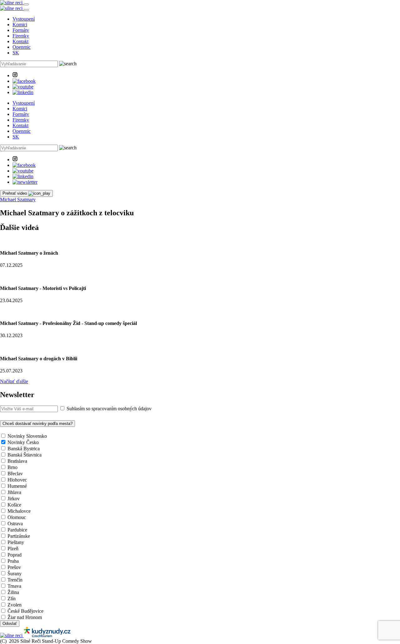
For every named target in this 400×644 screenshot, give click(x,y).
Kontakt (20, 41)
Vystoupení (23, 19)
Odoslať (9, 623)
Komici (19, 24)
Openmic (21, 47)
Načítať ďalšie (14, 381)
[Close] (26, 10)
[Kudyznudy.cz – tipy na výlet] (47, 635)
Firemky (20, 35)
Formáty (20, 30)
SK (15, 52)
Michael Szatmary (18, 199)
